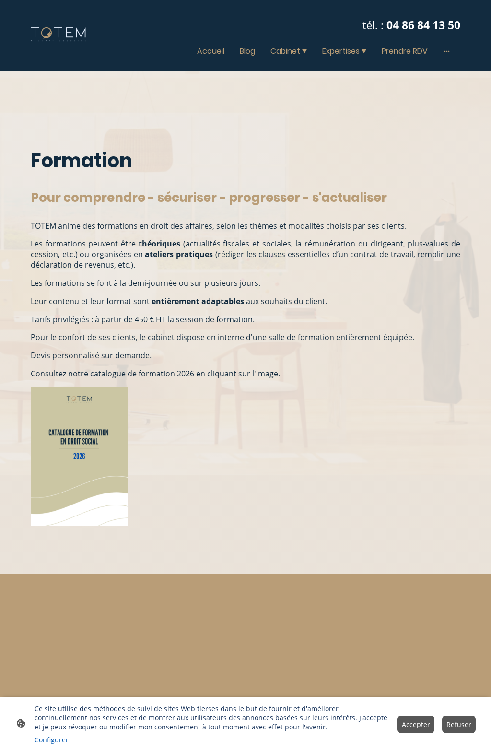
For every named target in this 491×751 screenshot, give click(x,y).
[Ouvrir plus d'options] (446, 51)
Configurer (52, 739)
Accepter (416, 724)
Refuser (458, 724)
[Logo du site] (58, 35)
